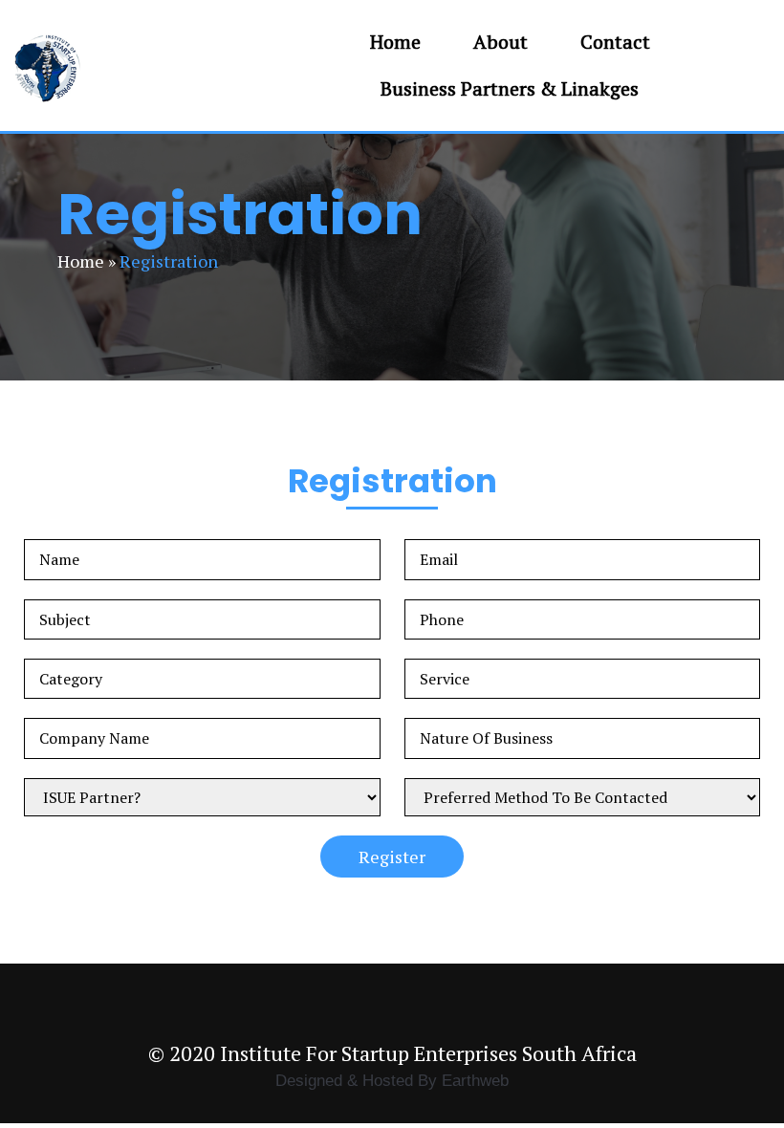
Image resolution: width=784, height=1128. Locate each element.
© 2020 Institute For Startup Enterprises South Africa (392, 1053)
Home (80, 260)
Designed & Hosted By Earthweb (392, 1080)
